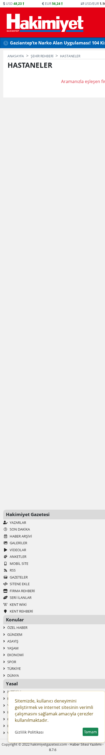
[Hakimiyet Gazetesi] (44, 22)
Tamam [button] (90, 731)
